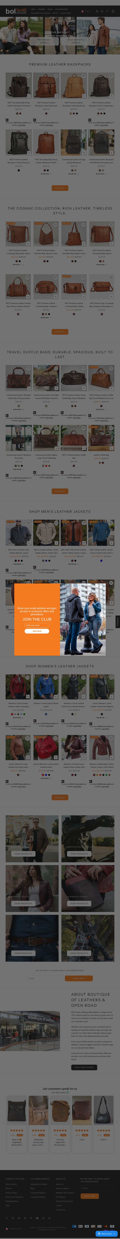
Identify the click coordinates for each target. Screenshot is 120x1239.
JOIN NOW (36, 631)
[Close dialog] (103, 586)
